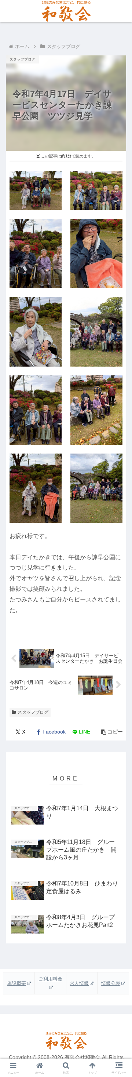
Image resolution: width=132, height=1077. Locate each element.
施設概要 (16, 983)
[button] (111, 732)
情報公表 (110, 983)
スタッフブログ (33, 712)
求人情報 (79, 983)
